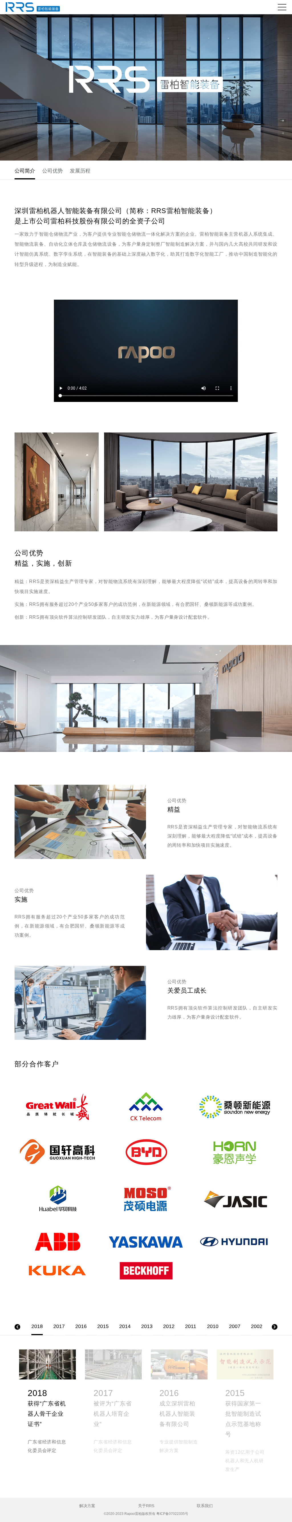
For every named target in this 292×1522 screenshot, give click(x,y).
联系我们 (205, 1505)
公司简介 (25, 171)
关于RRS (146, 1505)
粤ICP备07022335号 (172, 1514)
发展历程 (80, 171)
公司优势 (52, 171)
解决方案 (87, 1505)
